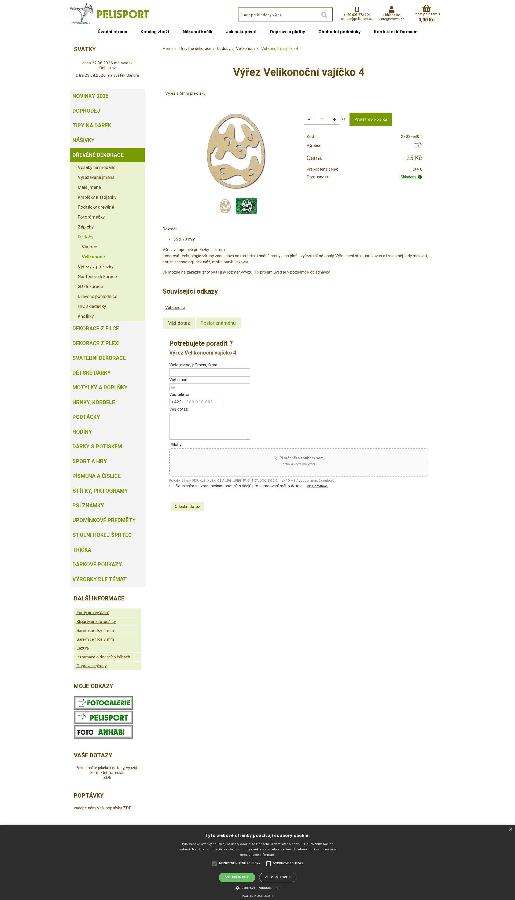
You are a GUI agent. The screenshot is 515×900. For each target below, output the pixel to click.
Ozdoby (85, 236)
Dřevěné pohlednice (97, 296)
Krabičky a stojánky (97, 197)
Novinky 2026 (90, 96)
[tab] (179, 323)
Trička (81, 550)
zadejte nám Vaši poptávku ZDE (102, 808)
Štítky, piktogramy (100, 491)
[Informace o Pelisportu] (103, 722)
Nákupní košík (197, 31)
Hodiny (82, 432)
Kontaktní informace (395, 31)
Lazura (82, 648)
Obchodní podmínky (339, 31)
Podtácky (86, 417)
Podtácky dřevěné (96, 207)
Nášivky (83, 140)
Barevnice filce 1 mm (95, 630)
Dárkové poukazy (97, 564)
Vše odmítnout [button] (278, 877)
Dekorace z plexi (96, 343)
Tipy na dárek (91, 125)
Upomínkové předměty (104, 520)
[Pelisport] (418, 147)
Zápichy (86, 227)
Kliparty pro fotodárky (96, 621)
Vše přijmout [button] (237, 877)
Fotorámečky (91, 217)
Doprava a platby (287, 31)
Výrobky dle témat (99, 579)
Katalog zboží (155, 31)
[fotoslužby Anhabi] (103, 737)
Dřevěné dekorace (98, 155)
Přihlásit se (391, 15)
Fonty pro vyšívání (92, 612)
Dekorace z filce (95, 328)
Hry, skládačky (92, 306)
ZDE (107, 777)
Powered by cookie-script (257, 896)
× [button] (510, 829)
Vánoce (89, 246)
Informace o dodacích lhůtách (103, 657)
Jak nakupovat (241, 31)
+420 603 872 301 (356, 15)
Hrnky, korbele (93, 402)
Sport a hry (89, 461)
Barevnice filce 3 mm (95, 639)
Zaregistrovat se (391, 19)
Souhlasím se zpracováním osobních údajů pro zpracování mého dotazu (239, 486)
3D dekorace (90, 286)
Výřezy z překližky (95, 266)
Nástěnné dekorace (97, 276)
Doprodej (86, 111)
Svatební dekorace (99, 358)
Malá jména (89, 187)
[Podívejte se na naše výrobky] (103, 708)
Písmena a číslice (96, 476)
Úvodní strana (112, 31)
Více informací (317, 486)
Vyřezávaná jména (96, 177)
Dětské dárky (91, 373)
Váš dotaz (179, 323)
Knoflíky (86, 316)
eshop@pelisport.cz (357, 19)
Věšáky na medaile (96, 167)
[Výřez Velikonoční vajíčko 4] (235, 151)
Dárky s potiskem (97, 446)
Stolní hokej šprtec (102, 535)
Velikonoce (175, 307)
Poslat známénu (218, 323)
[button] (257, 887)
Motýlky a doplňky (100, 387)
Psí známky (88, 505)
